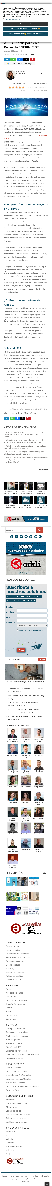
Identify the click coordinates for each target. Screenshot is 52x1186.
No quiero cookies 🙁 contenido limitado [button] (26, 34)
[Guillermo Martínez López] (26, 765)
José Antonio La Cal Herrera (12, 866)
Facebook (10, 1131)
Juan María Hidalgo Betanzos (12, 850)
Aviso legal (10, 968)
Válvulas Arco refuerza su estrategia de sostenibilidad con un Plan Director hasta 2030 (25, 447)
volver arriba (43, 470)
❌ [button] (50, 6)
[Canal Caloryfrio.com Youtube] (26, 537)
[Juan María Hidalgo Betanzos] (13, 844)
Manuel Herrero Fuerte (12, 772)
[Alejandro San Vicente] (39, 844)
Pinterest (10, 1142)
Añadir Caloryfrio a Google (20, 63)
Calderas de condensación (18, 1114)
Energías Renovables (15, 1004)
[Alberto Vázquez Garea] (39, 734)
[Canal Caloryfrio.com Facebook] (12, 537)
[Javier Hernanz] (26, 844)
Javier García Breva (39, 803)
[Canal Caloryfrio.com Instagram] (31, 537)
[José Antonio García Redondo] (13, 734)
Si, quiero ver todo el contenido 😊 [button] (25, 28)
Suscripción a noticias (15, 1028)
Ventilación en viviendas (16, 1122)
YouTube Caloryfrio (14, 1146)
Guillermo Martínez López (26, 772)
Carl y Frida (11, 1019)
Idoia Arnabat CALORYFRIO (24, 54)
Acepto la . (31, 631)
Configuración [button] (25, 24)
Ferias (8, 1011)
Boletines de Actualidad (16, 1051)
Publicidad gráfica (14, 1043)
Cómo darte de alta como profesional (22, 1086)
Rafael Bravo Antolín (25, 740)
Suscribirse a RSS (13, 980)
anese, (30, 88)
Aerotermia (11, 1099)
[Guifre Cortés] (39, 765)
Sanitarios (10, 1008)
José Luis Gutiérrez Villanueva (25, 820)
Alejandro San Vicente (38, 850)
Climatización (11, 1107)
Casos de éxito (12, 1090)
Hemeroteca (11, 1015)
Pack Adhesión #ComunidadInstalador (22, 1054)
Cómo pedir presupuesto (17, 1071)
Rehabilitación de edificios (17, 1118)
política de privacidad (35, 631)
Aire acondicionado (14, 993)
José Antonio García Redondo (12, 740)
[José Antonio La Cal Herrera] (13, 860)
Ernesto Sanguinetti (12, 819)
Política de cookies (14, 976)
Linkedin (9, 1139)
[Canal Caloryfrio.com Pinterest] (36, 537)
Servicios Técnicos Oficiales (18, 1079)
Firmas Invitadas (13, 950)
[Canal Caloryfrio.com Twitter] (17, 537)
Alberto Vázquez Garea (38, 740)
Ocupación (11, 622)
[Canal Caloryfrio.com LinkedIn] (21, 537)
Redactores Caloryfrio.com (18, 957)
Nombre (10, 607)
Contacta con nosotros (16, 961)
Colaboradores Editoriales (17, 954)
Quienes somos (13, 946)
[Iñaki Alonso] (13, 781)
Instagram (10, 1150)
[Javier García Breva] (39, 797)
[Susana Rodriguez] (39, 813)
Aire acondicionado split (16, 1103)
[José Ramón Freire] (26, 750)
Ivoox (8, 1154)
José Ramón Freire (26, 756)
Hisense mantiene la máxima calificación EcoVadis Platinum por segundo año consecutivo (23, 434)
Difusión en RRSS (13, 1047)
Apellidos (10, 612)
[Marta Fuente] (13, 797)
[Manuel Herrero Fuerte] (13, 765)
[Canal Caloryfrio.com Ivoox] (41, 537)
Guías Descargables (15, 1058)
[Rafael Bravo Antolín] (26, 734)
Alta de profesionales (15, 1083)
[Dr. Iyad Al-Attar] (13, 750)
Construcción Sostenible (16, 1000)
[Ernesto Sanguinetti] (13, 813)
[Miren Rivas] (39, 750)
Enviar (21, 650)
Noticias (9, 989)
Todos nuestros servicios (17, 1032)
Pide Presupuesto (14, 1068)
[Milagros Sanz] (39, 781)
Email (9, 617)
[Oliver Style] (13, 828)
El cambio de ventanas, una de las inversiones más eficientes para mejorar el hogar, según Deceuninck (23, 441)
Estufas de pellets (14, 1111)
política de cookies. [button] (13, 19)
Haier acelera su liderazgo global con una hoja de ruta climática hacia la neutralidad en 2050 (25, 453)
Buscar (39, 530)
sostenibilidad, (36, 88)
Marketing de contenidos (17, 1036)
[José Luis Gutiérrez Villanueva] (26, 813)
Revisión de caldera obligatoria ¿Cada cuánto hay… (25, 682)
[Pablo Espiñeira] (26, 781)
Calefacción (11, 996)
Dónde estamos (13, 965)
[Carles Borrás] (26, 828)
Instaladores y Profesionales (18, 1075)
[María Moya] (26, 797)
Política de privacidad (15, 972)
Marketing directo (14, 1039)
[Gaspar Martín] (39, 828)
